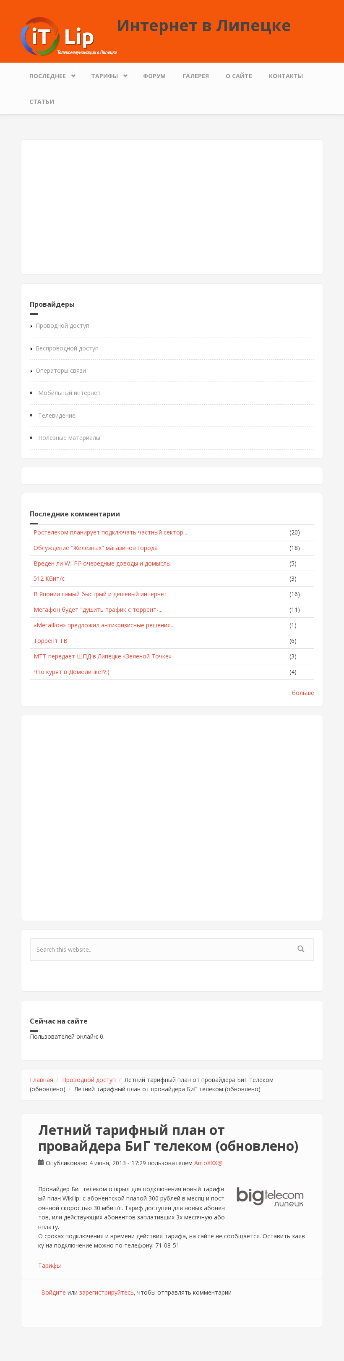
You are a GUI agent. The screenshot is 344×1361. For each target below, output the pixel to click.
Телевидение (57, 415)
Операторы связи (61, 370)
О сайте (239, 76)
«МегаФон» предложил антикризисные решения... (104, 625)
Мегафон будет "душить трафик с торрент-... (98, 609)
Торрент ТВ (51, 641)
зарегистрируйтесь (106, 1292)
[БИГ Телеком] (270, 1197)
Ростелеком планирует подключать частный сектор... (110, 532)
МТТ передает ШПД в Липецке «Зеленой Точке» (103, 656)
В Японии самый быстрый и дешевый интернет (100, 594)
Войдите (53, 1292)
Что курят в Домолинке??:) (71, 672)
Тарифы (100, 74)
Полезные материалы (69, 438)
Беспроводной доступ (67, 348)
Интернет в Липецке (204, 25)
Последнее (43, 74)
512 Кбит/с (49, 578)
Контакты (286, 76)
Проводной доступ (62, 325)
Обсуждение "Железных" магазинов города (96, 548)
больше (303, 693)
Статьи (41, 101)
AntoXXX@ (208, 1163)
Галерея (195, 76)
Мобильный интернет (69, 393)
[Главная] (69, 36)
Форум (154, 76)
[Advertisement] (172, 207)
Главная (41, 1080)
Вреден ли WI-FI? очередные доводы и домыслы (102, 563)
